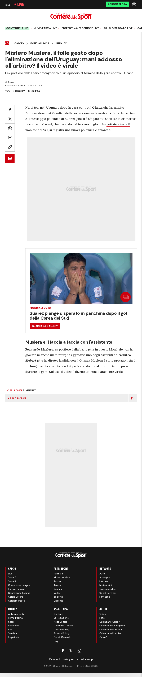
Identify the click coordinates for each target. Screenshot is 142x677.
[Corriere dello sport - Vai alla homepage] (70, 16)
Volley (57, 592)
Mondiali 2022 (39, 43)
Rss (10, 629)
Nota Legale (60, 621)
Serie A (12, 577)
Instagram (68, 659)
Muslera (34, 91)
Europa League (16, 588)
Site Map (13, 633)
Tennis (57, 585)
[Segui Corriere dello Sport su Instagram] (79, 651)
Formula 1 (59, 573)
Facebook (55, 659)
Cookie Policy (61, 629)
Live (20, 4)
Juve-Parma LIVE (45, 28)
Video (102, 614)
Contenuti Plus (17, 28)
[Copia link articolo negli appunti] (10, 146)
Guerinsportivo (107, 588)
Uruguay (60, 43)
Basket (57, 581)
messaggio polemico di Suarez (52, 119)
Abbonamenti (16, 614)
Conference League (19, 592)
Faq (56, 641)
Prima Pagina (15, 617)
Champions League (19, 585)
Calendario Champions (112, 625)
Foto (102, 617)
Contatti (58, 614)
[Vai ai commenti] (10, 158)
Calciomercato (16, 600)
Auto (102, 573)
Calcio (19, 43)
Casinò (103, 637)
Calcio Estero (15, 596)
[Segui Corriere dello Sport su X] (71, 651)
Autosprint (105, 577)
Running (58, 588)
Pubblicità (13, 625)
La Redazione (61, 617)
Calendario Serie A (109, 621)
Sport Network (107, 592)
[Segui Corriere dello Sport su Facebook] (63, 651)
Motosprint (105, 585)
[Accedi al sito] (134, 4)
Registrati (13, 637)
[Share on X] (10, 118)
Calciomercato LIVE (118, 28)
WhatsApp (87, 659)
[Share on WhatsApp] (10, 128)
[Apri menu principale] (7, 4)
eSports (58, 596)
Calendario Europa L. (111, 629)
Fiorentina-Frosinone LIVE (80, 28)
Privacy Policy (61, 633)
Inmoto (103, 581)
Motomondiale (62, 577)
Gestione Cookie (63, 625)
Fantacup (104, 596)
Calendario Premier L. (111, 633)
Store (11, 621)
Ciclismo (58, 600)
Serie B (12, 581)
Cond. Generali (62, 637)
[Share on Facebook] (10, 109)
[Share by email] (10, 137)
